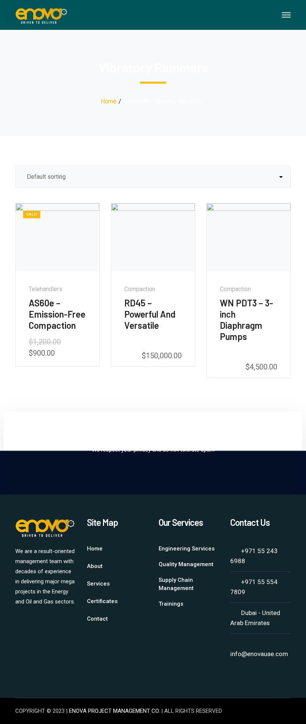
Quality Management (186, 564)
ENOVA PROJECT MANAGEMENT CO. (114, 711)
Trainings (171, 603)
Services (98, 583)
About (95, 566)
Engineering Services (187, 548)
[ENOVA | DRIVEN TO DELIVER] (41, 14)
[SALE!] (57, 236)
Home (108, 101)
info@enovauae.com (259, 654)
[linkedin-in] (19, 621)
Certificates (102, 601)
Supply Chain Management (176, 584)
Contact (97, 618)
